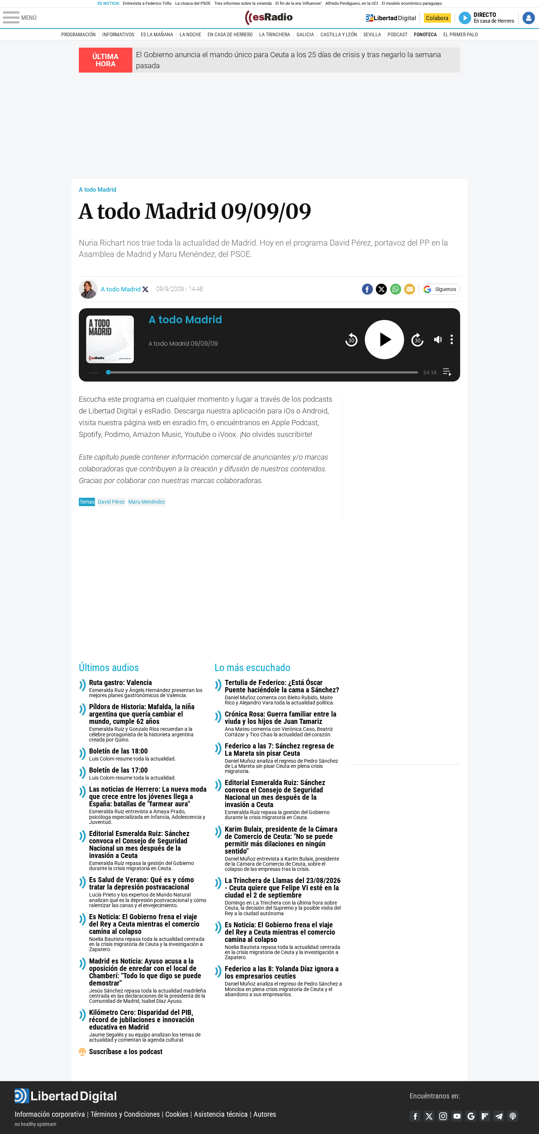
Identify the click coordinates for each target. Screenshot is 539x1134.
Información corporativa (50, 1114)
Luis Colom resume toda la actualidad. (132, 754)
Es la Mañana (157, 34)
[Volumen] (438, 339)
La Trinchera (274, 34)
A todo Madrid (97, 189)
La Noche (190, 34)
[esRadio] (268, 17)
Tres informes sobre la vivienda (243, 3)
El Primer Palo (460, 34)
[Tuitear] (381, 289)
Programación (78, 34)
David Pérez (111, 502)
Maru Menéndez (146, 502)
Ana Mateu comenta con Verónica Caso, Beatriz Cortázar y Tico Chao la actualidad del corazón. (280, 723)
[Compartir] (367, 289)
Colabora (437, 18)
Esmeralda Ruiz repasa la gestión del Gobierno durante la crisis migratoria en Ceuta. (141, 850)
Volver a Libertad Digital (391, 18)
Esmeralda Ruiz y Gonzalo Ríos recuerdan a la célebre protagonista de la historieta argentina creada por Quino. (141, 722)
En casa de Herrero (230, 34)
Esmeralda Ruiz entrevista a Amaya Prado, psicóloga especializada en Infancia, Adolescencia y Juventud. (147, 805)
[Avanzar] (417, 339)
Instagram (442, 1116)
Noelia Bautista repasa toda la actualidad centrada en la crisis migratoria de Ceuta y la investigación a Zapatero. (147, 932)
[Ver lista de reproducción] (447, 372)
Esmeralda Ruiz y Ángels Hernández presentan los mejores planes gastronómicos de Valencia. (145, 688)
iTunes (512, 1116)
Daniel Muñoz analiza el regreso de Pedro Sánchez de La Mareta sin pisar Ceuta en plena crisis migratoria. (281, 758)
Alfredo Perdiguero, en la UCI (352, 3)
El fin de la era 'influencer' (298, 3)
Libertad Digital (212, 1096)
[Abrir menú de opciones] (452, 339)
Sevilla (372, 34)
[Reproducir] (384, 339)
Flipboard (484, 1116)
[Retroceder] (351, 339)
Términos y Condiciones (125, 1114)
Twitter (428, 1116)
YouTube (456, 1116)
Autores (264, 1114)
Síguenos (445, 289)
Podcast (397, 34)
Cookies (176, 1114)
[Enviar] (395, 289)
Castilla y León (338, 34)
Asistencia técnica (221, 1114)
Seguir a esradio (145, 289)
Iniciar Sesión (528, 18)
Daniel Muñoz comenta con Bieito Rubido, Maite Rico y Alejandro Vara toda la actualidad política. (282, 692)
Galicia (305, 34)
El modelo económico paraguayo (412, 3)
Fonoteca (425, 34)
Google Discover (470, 1116)
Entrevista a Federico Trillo (147, 3)
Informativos (118, 34)
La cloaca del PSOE (193, 3)
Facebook (415, 1116)
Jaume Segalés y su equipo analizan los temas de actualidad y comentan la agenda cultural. (145, 1026)
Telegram (498, 1116)
